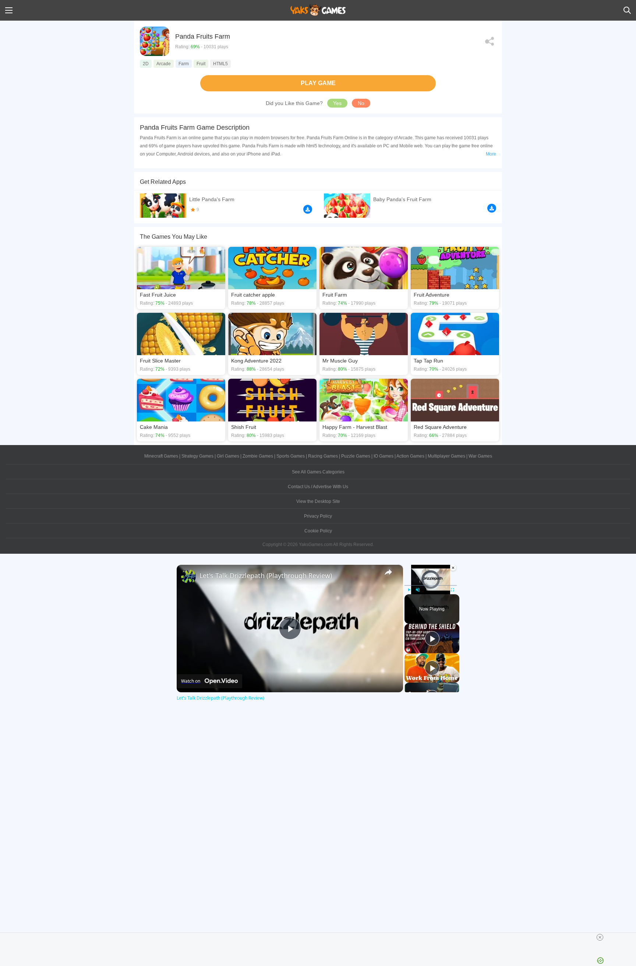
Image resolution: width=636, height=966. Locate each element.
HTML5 (220, 63)
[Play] (408, 589)
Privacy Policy (318, 516)
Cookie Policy (318, 530)
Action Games (410, 456)
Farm (184, 63)
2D (146, 63)
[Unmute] (417, 589)
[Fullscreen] (452, 589)
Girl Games (228, 456)
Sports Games (290, 456)
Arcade (163, 63)
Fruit (201, 63)
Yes (337, 103)
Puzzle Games (355, 456)
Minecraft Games (161, 456)
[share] (388, 572)
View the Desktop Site (318, 501)
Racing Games (323, 456)
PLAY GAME (318, 83)
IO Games (383, 456)
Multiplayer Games (446, 456)
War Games (480, 456)
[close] (600, 937)
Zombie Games (258, 456)
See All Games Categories (318, 472)
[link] (188, 576)
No (361, 103)
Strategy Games (197, 456)
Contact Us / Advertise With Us (318, 486)
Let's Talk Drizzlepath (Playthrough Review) (265, 575)
